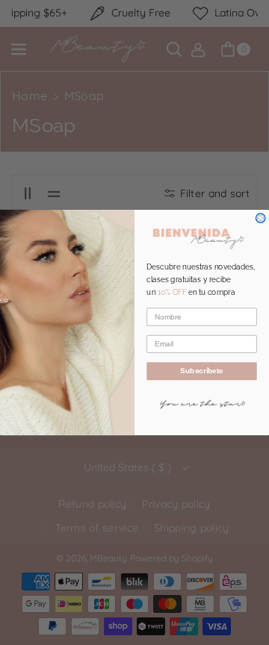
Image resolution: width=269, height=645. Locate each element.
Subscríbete (201, 371)
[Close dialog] (260, 218)
